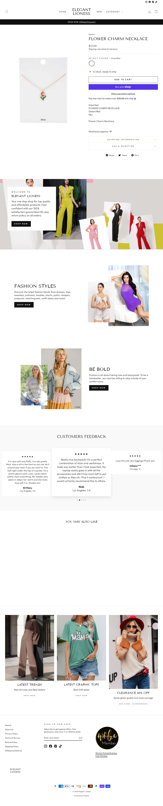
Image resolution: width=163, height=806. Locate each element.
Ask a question (123, 146)
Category (113, 11)
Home (62, 11)
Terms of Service (12, 738)
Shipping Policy (12, 746)
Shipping (92, 49)
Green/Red (91, 63)
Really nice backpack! (74, 459)
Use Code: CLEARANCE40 (133, 704)
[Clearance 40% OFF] (133, 652)
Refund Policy (11, 742)
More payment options (123, 93)
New (100, 11)
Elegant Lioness (81, 11)
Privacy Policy (11, 733)
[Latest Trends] (29, 648)
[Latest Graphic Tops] (81, 648)
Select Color (104, 58)
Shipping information (123, 139)
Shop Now (21, 224)
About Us (9, 729)
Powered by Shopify (81, 796)
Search (8, 725)
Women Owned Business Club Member (106, 754)
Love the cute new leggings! (130, 460)
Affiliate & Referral (13, 750)
